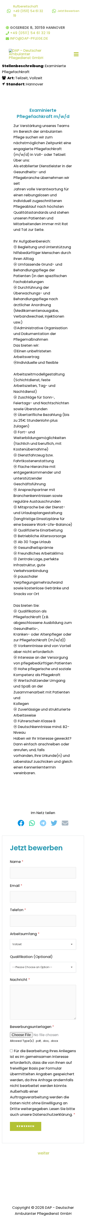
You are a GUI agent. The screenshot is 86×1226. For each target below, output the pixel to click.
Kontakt (53, 1182)
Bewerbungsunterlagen (32, 1026)
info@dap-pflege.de (29, 38)
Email (16, 885)
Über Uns (34, 1182)
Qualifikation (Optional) (31, 956)
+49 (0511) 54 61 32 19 (30, 33)
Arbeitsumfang (24, 933)
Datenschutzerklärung (31, 1171)
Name (16, 861)
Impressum (64, 1171)
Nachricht (20, 979)
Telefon (18, 909)
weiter (43, 1153)
